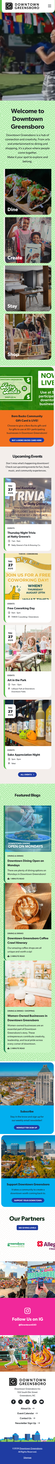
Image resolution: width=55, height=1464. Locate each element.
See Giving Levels (27, 1227)
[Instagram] (27, 1401)
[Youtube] (41, 1401)
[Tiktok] (34, 1401)
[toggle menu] (49, 5)
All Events (26, 774)
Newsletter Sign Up (25, 1423)
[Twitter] (20, 1401)
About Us (26, 1408)
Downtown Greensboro (31, 1448)
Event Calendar (25, 1413)
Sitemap (27, 1457)
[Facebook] (13, 1401)
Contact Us (25, 1418)
